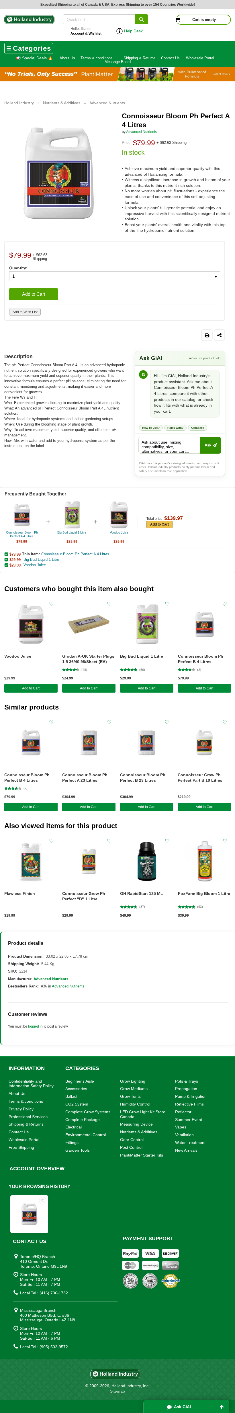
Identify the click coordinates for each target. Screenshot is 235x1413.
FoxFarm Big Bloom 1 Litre (204, 893)
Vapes (180, 1127)
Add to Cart (33, 294)
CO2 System (76, 1104)
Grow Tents (130, 1096)
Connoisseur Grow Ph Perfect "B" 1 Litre (83, 896)
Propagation (186, 1088)
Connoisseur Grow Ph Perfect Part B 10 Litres (200, 778)
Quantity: (18, 268)
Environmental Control (85, 1134)
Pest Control (131, 1147)
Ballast (71, 1096)
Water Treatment (190, 1142)
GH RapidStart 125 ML (141, 893)
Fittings (72, 1142)
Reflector (183, 1112)
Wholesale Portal (200, 58)
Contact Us (170, 58)
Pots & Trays (186, 1081)
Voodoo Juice (34, 565)
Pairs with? (175, 427)
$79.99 (15, 554)
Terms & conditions (97, 58)
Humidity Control (135, 1104)
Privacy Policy (21, 1109)
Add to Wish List (25, 312)
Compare (197, 427)
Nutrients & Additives (138, 1132)
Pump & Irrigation (191, 1096)
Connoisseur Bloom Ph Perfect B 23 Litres (142, 778)
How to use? (151, 427)
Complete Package (82, 1119)
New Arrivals (186, 1150)
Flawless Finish (19, 893)
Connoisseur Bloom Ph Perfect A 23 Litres (84, 778)
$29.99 (15, 560)
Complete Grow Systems (87, 1112)
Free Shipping (21, 1147)
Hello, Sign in (85, 31)
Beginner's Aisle (79, 1081)
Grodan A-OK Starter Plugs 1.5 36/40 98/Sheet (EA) (88, 659)
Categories (32, 48)
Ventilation (184, 1134)
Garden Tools (77, 1150)
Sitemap (117, 1391)
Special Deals (34, 58)
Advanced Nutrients (141, 132)
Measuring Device (136, 1124)
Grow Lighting (132, 1081)
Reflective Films (189, 1104)
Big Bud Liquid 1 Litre (41, 559)
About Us (67, 58)
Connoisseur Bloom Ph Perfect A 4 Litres (75, 554)
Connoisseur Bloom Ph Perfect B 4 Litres (200, 659)
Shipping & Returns (140, 58)
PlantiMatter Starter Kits (141, 1155)
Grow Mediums (134, 1088)
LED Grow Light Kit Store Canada (142, 1114)
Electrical (73, 1127)
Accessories (76, 1088)
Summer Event (188, 1119)
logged (33, 1026)
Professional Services (28, 1116)
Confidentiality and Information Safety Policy (31, 1083)
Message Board (118, 62)
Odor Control (132, 1139)
